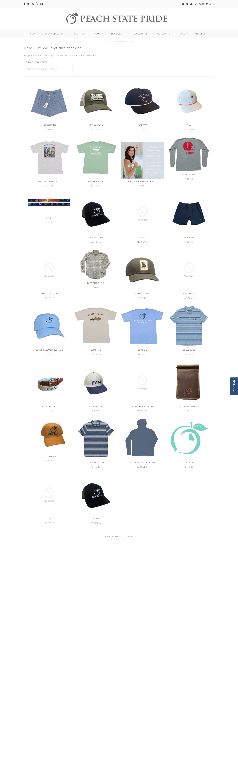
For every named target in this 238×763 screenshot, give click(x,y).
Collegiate (163, 34)
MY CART (203, 4)
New (32, 34)
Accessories (140, 34)
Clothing (79, 34)
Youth (97, 34)
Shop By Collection (53, 34)
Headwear (117, 34)
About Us (200, 34)
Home (108, 41)
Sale (182, 34)
